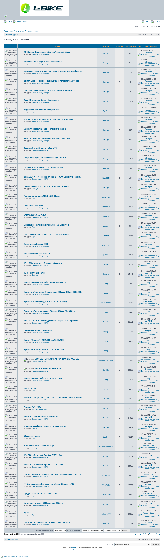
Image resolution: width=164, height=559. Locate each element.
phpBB (73, 547)
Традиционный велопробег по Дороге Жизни (45, 426)
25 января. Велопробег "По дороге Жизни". (44, 167)
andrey (106, 226)
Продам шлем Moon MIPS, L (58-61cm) (42, 196)
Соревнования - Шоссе (40, 400)
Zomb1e (106, 370)
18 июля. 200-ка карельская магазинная (43, 62)
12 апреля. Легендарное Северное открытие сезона (48, 119)
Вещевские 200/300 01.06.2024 (38, 330)
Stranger (106, 53)
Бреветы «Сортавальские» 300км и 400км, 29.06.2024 (49, 311)
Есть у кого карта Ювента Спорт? (39, 445)
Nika (106, 264)
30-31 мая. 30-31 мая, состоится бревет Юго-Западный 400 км (53, 71)
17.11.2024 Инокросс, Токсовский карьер (43, 263)
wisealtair (106, 207)
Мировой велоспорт (39, 409)
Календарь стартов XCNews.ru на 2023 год (44, 503)
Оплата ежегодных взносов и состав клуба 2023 (47, 522)
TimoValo (106, 399)
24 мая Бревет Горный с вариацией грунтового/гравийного (51, 81)
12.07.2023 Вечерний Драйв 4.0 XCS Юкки (43, 455)
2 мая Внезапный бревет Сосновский (41, 100)
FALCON (106, 178)
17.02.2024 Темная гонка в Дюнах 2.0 (41, 417)
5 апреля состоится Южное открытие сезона (45, 129)
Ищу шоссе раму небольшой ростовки (42, 110)
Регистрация (22, 21)
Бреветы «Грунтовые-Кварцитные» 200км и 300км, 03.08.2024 (53, 292)
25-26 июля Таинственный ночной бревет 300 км (47, 52)
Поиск (157, 21)
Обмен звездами (32, 436)
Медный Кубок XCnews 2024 (48, 368)
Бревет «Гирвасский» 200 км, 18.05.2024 (43, 378)
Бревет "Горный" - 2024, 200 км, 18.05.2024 (44, 340)
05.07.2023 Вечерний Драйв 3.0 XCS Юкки (43, 465)
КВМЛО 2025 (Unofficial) (35, 215)
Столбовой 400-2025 (33, 206)
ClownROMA (106, 495)
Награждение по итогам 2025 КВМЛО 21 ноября (46, 186)
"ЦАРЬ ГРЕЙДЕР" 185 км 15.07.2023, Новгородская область (52, 474)
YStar (106, 389)
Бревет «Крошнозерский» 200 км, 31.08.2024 (45, 282)
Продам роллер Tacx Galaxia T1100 (40, 493)
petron (105, 255)
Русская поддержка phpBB (82, 549)
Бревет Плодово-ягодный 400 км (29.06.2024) (45, 302)
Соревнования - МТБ (40, 150)
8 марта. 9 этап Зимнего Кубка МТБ (40, 148)
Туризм (34, 428)
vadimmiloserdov (106, 447)
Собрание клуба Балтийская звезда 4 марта (45, 158)
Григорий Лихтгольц (106, 360)
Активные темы (31, 31)
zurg (106, 284)
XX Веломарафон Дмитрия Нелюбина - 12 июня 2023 (49, 484)
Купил (26, 513)
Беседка (35, 189)
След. (158, 534)
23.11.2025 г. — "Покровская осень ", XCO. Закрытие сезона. (52, 177)
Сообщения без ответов (14, 31)
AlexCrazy (106, 197)
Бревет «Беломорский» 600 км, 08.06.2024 (44, 350)
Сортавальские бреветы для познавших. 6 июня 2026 (49, 90)
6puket (106, 111)
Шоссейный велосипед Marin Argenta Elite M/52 (46, 225)
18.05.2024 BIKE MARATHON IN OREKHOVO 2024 (57, 359)
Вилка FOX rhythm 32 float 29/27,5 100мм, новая (46, 234)
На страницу (136, 534)
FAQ (147, 21)
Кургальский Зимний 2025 (36, 244)
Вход (10, 21)
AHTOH (106, 322)
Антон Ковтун (106, 303)
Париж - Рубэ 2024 (32, 407)
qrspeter (106, 216)
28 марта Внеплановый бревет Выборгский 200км (47, 138)
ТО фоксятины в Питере (35, 273)
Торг (33, 112)
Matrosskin (106, 475)
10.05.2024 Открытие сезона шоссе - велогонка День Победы (53, 397)
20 (154, 534)
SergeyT (106, 332)
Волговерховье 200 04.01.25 (37, 254)
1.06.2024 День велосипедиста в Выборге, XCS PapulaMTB (51, 321)
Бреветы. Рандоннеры (40, 54)
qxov (106, 341)
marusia (106, 523)
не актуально (30, 388)
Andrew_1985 (106, 514)
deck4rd (106, 274)
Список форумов (11, 35)
